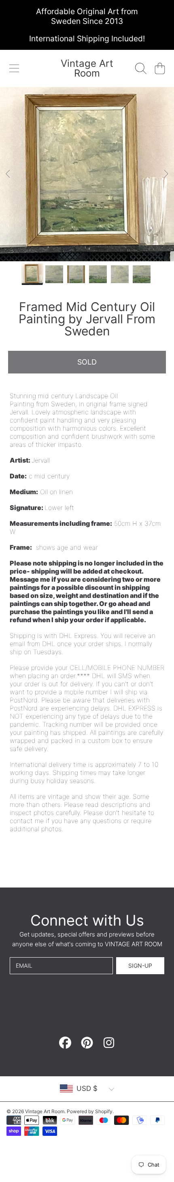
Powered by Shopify (89, 1111)
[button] (14, 68)
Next (165, 174)
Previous (8, 174)
